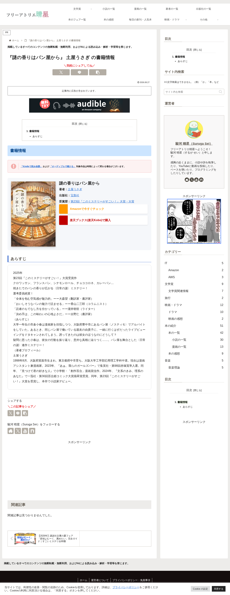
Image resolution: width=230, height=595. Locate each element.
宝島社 (75, 195)
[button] (97, 72)
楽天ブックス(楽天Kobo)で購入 (90, 220)
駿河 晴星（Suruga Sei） (194, 143)
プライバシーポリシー (125, 587)
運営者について (100, 580)
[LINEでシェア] (79, 72)
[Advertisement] (79, 470)
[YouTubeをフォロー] (25, 431)
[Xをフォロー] (18, 431)
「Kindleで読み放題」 (31, 166)
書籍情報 (34, 131)
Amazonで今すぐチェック (87, 208)
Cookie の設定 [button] (200, 588)
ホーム (83, 580)
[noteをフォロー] (32, 431)
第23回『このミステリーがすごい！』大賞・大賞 (102, 201)
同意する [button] (218, 588)
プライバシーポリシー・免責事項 (131, 580)
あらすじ (38, 136)
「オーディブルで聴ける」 (63, 166)
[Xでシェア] (61, 72)
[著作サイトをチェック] (11, 431)
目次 (74, 123)
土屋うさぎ (75, 189)
